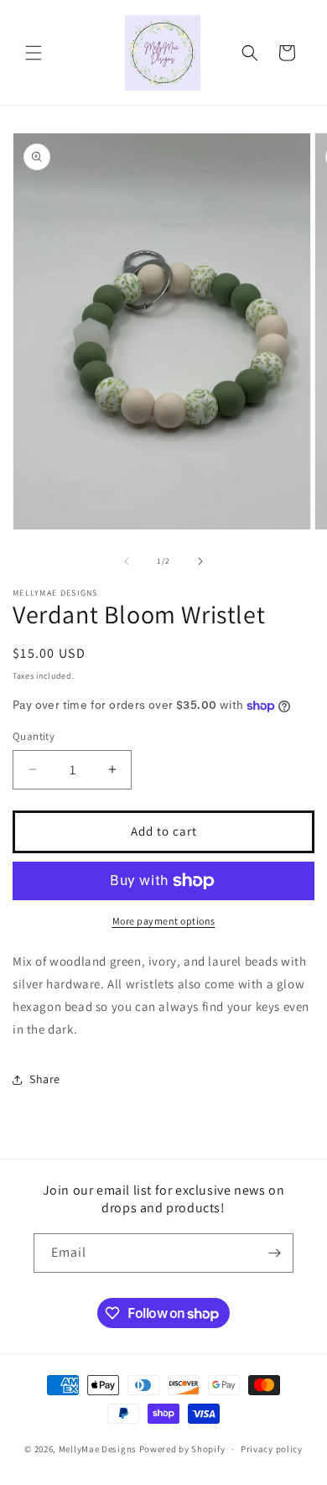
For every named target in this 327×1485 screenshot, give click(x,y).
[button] (33, 52)
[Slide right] (200, 561)
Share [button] (44, 1078)
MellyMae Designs (98, 1449)
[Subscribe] (274, 1253)
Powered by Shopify (182, 1449)
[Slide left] (126, 561)
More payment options (163, 920)
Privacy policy (272, 1449)
